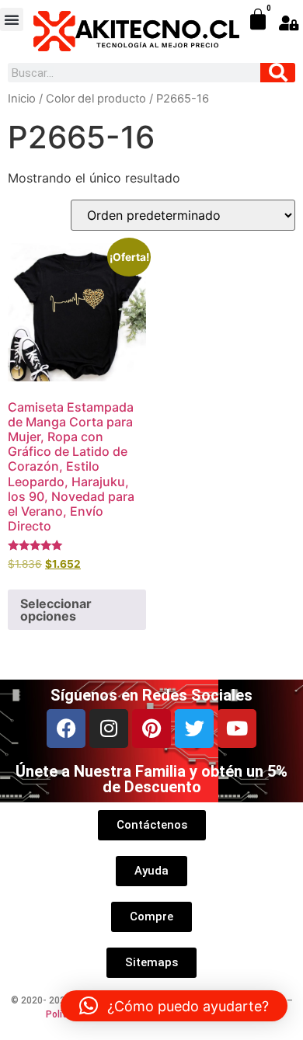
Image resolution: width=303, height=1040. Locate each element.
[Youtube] (237, 728)
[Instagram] (108, 728)
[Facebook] (66, 728)
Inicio (22, 99)
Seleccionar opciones (56, 610)
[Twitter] (194, 728)
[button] (11, 19)
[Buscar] (277, 72)
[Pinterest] (151, 728)
